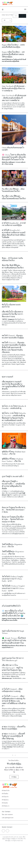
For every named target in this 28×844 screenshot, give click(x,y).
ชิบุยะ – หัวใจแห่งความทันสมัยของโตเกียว (12, 259)
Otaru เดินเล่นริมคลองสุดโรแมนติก (13, 148)
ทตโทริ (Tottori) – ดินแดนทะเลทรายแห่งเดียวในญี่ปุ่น (13, 336)
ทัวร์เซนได (5, 803)
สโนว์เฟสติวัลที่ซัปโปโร (11, 606)
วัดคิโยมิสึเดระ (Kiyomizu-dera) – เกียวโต (12, 545)
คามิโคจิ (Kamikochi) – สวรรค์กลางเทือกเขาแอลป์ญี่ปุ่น (14, 224)
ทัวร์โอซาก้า (5, 796)
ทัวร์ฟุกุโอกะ (5, 800)
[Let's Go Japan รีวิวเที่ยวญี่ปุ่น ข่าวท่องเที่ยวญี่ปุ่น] (7, 3)
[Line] (7, 830)
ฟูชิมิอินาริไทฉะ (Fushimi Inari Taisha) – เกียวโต (13, 453)
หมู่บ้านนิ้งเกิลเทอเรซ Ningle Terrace (13, 632)
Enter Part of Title (7, 15)
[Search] (20, 16)
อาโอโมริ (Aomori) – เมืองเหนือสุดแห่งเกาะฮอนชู (12, 690)
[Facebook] (3, 830)
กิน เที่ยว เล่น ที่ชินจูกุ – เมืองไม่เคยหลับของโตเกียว (13, 190)
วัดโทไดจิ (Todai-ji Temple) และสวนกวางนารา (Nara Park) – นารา (12, 578)
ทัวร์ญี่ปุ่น (14, 777)
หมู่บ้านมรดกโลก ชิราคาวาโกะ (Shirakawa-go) (13, 659)
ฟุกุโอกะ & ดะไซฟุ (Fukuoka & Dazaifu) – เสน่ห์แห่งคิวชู (14, 407)
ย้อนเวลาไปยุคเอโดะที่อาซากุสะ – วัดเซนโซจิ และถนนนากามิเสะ (13, 509)
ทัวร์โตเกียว (5, 793)
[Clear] (24, 16)
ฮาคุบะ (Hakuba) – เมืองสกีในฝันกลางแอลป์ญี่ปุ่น (13, 728)
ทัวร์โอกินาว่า (5, 806)
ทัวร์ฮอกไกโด (5, 790)
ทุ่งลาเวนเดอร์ (7, 377)
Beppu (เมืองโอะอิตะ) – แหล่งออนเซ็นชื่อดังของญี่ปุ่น (13, 46)
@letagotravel (9, 817)
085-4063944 (9, 814)
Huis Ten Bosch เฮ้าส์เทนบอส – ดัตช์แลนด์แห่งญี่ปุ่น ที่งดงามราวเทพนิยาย (14, 88)
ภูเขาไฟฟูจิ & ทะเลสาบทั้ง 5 (13, 476)
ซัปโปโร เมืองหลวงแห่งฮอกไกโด (11, 306)
